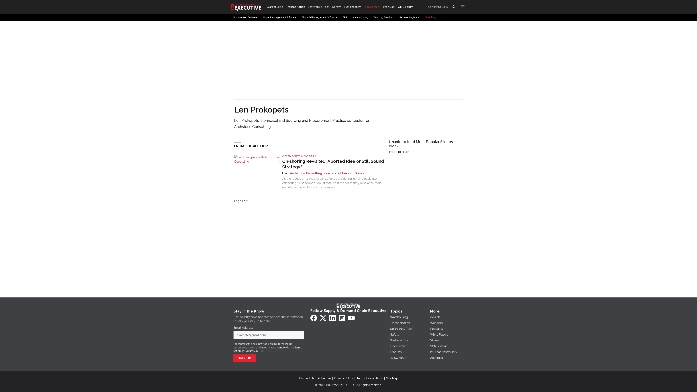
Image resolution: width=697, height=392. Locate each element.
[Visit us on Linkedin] (332, 318)
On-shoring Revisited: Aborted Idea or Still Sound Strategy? (333, 164)
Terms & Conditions (369, 378)
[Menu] (462, 7)
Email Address (244, 327)
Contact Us (306, 378)
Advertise (324, 378)
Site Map (392, 378)
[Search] (453, 7)
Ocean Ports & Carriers (299, 156)
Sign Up (244, 358)
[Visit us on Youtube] (351, 318)
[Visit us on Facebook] (313, 318)
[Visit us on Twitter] (323, 318)
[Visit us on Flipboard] (342, 318)
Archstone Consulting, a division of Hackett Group (327, 173)
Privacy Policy (272, 351)
